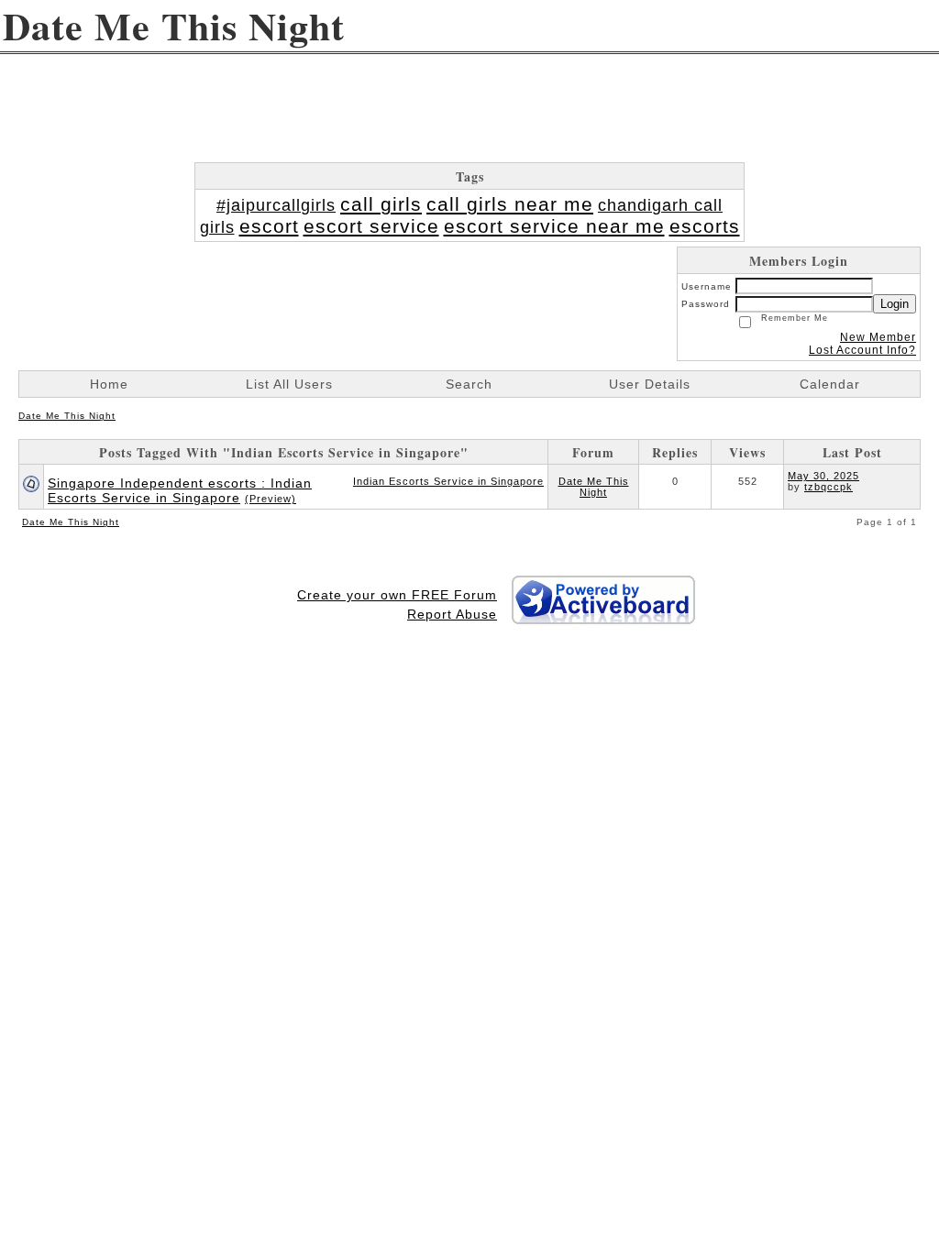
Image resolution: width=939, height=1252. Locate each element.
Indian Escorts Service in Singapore (448, 481)
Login (894, 304)
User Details (649, 384)
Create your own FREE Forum (397, 595)
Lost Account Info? (862, 350)
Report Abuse (452, 614)
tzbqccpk (828, 486)
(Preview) (270, 498)
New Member (878, 337)
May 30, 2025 (823, 475)
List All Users (289, 384)
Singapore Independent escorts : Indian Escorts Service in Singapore (180, 490)
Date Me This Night (67, 416)
